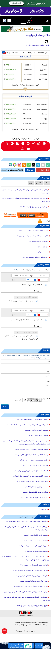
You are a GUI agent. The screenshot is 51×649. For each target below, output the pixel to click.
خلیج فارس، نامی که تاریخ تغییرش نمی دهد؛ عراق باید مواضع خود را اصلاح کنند (26, 599)
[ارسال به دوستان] (43, 165)
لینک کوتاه (44, 170)
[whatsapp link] (39, 143)
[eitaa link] (12, 143)
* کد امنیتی (46, 399)
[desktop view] (9, 20)
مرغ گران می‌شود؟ (42, 247)
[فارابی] (25, 29)
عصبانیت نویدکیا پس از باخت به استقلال (34, 497)
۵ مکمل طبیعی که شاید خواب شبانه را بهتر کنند (32, 419)
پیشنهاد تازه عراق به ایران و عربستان (36, 430)
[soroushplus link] (23, 143)
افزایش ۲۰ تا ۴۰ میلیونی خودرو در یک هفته (33, 230)
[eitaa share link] (24, 165)
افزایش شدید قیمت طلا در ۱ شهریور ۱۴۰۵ (34, 565)
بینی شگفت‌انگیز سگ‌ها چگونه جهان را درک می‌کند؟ (31, 455)
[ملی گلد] (25, 3)
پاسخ (13, 280)
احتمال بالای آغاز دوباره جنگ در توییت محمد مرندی (31, 449)
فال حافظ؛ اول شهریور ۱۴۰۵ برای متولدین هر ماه (32, 576)
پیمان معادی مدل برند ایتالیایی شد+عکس (34, 581)
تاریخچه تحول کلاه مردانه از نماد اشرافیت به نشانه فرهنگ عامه (27, 425)
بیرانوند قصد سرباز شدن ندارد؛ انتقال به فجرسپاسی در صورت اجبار (26, 592)
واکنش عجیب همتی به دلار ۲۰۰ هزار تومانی (34, 460)
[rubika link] (44, 143)
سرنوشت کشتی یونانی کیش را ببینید (35, 540)
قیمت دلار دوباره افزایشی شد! (38, 241)
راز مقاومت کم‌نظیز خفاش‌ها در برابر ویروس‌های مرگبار (31, 471)
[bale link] (28, 143)
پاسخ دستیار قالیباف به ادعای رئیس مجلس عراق (32, 481)
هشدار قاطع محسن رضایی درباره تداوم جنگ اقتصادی (30, 476)
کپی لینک (29, 170)
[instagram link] (17, 143)
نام (49, 361)
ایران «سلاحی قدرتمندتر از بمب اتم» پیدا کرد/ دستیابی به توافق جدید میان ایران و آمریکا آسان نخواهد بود (26, 558)
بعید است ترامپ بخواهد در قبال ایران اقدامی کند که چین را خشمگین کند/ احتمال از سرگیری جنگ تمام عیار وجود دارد (26, 442)
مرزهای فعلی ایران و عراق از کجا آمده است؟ (34, 207)
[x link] (7, 143)
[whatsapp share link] (29, 165)
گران (30, 183)
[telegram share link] (38, 165)
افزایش (38, 183)
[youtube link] (28, 149)
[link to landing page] (26, 20)
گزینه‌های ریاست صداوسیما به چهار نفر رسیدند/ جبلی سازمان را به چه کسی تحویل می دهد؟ (26, 528)
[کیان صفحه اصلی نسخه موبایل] (25, 645)
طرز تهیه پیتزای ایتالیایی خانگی (38, 435)
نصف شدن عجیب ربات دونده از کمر (36, 487)
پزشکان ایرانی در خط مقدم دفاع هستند (35, 492)
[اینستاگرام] (19, 164)
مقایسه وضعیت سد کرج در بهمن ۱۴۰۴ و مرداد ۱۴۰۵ (30, 570)
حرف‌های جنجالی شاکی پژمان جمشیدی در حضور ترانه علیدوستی (27, 521)
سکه (47, 183)
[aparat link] (23, 149)
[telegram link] (33, 143)
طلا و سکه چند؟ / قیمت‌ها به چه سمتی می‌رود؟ (32, 236)
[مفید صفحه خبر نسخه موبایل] (25, 11)
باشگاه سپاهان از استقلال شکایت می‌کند (35, 465)
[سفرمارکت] (25, 215)
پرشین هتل (44, 509)
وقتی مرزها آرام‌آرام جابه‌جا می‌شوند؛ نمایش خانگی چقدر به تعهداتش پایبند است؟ (26, 191)
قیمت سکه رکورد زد (42, 252)
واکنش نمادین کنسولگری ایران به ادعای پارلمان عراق (31, 586)
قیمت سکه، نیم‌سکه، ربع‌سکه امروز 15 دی (35, 257)
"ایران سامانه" (20, 631)
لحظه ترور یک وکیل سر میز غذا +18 (36, 551)
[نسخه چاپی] (48, 165)
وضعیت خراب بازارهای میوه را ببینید (36, 535)
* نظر (48, 381)
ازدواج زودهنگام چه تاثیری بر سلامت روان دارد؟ (32, 606)
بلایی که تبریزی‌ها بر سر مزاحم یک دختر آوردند (33, 546)
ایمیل (48, 371)
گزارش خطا (46, 221)
